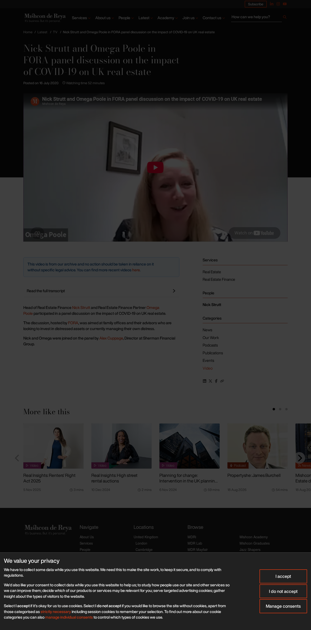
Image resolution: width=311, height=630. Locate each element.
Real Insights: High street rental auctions (114, 478)
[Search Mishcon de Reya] (259, 18)
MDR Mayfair (198, 549)
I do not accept (283, 591)
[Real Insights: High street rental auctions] (121, 446)
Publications (213, 353)
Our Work (211, 337)
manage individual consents (69, 617)
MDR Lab (195, 543)
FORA (73, 323)
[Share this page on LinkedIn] (205, 381)
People (124, 18)
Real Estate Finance (219, 279)
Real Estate (212, 272)
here (136, 270)
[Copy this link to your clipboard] (222, 381)
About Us (87, 536)
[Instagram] (278, 4)
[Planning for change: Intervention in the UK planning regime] (189, 446)
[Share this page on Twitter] (210, 381)
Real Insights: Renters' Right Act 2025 (49, 478)
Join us (188, 18)
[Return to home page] (44, 18)
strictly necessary (56, 611)
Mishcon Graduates (255, 543)
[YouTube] (285, 4)
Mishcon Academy (254, 536)
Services (79, 18)
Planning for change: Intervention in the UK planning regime (188, 480)
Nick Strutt (81, 307)
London (141, 543)
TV (55, 31)
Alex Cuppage (111, 338)
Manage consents (283, 606)
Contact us (212, 18)
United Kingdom (146, 536)
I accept (283, 576)
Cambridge (144, 549)
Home (28, 31)
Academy (165, 18)
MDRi (192, 536)
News (207, 330)
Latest (143, 18)
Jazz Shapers (250, 549)
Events (208, 360)
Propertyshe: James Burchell (254, 475)
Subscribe (255, 4)
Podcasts (210, 345)
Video (208, 368)
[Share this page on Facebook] (216, 381)
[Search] (285, 18)
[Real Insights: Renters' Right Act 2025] (53, 446)
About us (103, 18)
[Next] (299, 458)
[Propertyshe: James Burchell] (257, 446)
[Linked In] (272, 4)
